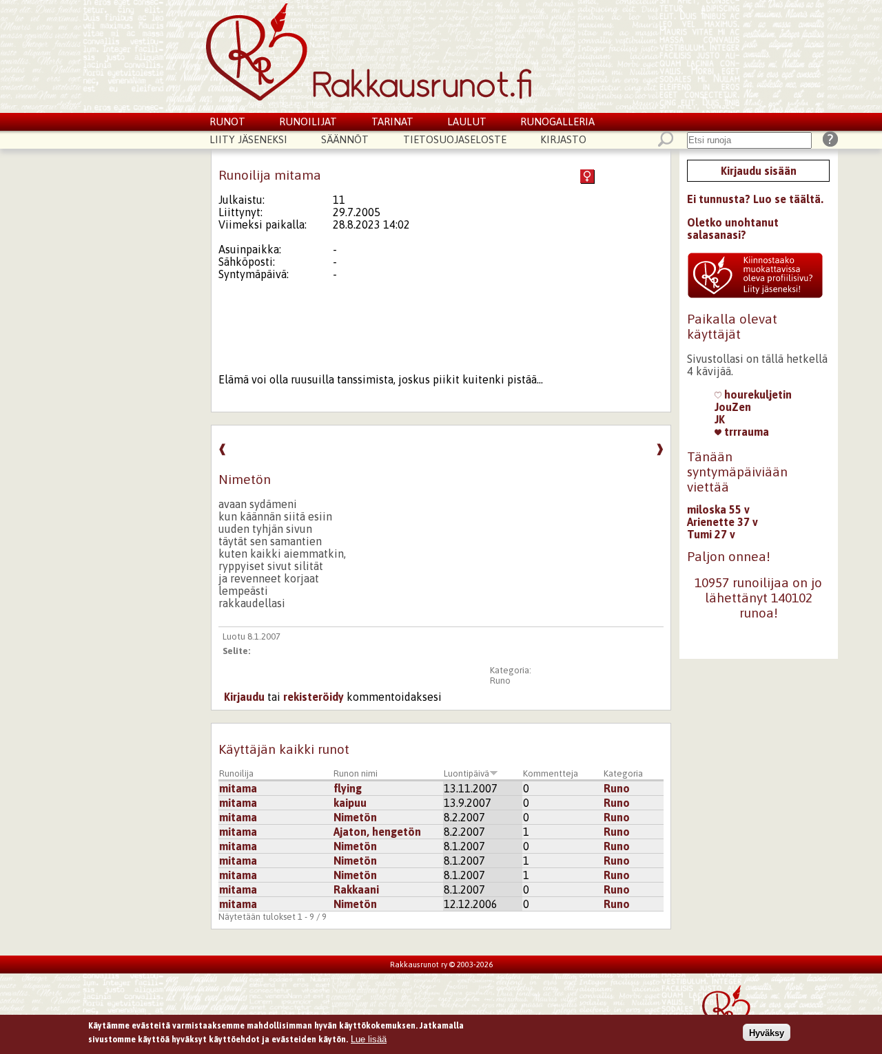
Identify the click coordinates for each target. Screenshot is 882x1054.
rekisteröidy (313, 697)
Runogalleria (557, 121)
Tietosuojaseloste (454, 139)
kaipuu (350, 803)
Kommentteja (550, 773)
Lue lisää (369, 1038)
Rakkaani (356, 889)
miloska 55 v (718, 509)
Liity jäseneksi (248, 139)
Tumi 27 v (711, 534)
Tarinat (392, 121)
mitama (238, 788)
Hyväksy (766, 1032)
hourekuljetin (756, 394)
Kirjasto (563, 139)
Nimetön (355, 817)
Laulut (466, 121)
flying (348, 788)
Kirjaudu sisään (759, 171)
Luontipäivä (466, 773)
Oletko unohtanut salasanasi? (733, 228)
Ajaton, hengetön (377, 831)
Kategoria (623, 773)
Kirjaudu (244, 697)
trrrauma (745, 431)
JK (720, 419)
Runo (500, 680)
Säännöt (345, 139)
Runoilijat (308, 121)
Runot (227, 121)
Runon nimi (356, 773)
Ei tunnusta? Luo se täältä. (755, 199)
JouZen (733, 407)
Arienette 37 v (722, 522)
